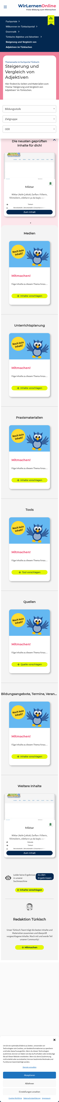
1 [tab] (30, 222)
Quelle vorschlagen (31, 664)
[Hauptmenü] (5, 7)
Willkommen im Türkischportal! (20, 26)
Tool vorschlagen (31, 572)
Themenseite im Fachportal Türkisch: (22, 62)
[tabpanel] (29, 185)
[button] (54, 1039)
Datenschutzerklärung (31, 1098)
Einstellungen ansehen (29, 1091)
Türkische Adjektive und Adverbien (22, 36)
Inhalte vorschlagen (31, 296)
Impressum (46, 1098)
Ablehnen (29, 1083)
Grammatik (11, 31)
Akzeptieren (29, 1075)
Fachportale (11, 21)
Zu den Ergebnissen (45, 876)
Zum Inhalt (30, 212)
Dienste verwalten (29, 1067)
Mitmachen (31, 947)
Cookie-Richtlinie (15, 1098)
